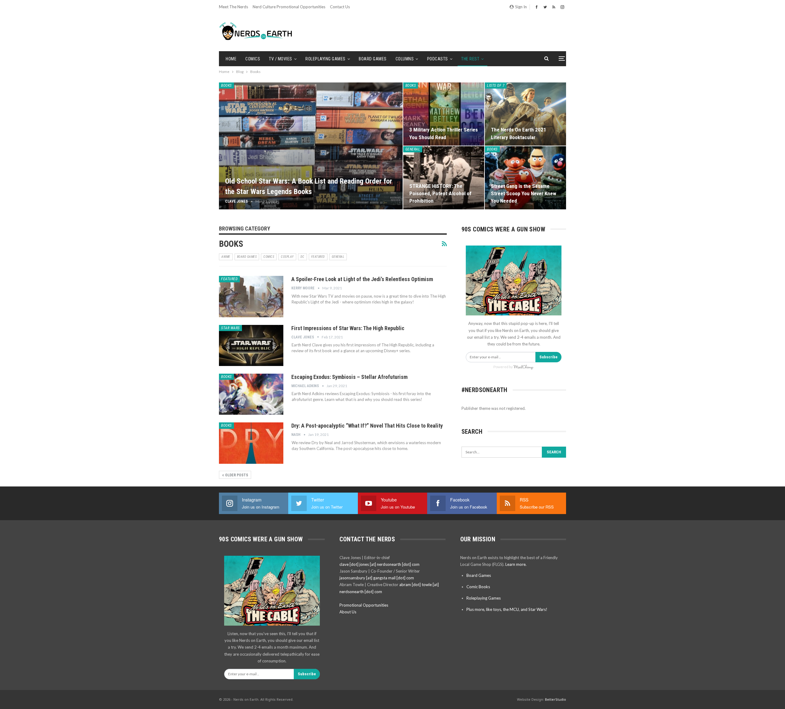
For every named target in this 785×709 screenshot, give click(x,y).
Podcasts (437, 58)
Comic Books (478, 586)
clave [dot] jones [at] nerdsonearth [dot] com (379, 564)
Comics (252, 58)
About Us (347, 611)
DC (302, 256)
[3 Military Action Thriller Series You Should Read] (444, 114)
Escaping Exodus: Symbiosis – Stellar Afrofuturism (349, 377)
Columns (405, 58)
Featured (318, 256)
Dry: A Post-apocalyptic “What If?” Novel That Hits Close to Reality (367, 425)
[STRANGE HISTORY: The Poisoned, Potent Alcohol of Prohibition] (444, 178)
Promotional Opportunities (363, 605)
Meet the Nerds (233, 6)
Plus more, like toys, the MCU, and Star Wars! (506, 609)
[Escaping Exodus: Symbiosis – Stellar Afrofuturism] (251, 394)
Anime (225, 256)
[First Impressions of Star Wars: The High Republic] (251, 345)
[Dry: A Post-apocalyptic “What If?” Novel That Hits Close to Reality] (251, 442)
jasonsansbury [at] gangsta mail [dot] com (376, 577)
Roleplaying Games (325, 58)
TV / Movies (280, 58)
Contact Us (340, 6)
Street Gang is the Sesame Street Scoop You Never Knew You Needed (523, 193)
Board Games (373, 58)
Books (226, 85)
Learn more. (516, 564)
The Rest (470, 58)
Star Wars (230, 328)
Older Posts (236, 475)
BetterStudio (555, 699)
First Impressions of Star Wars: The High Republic (347, 328)
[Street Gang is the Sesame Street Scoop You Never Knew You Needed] (525, 178)
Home (231, 58)
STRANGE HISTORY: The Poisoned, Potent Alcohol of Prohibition (440, 193)
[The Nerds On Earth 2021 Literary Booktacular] (525, 114)
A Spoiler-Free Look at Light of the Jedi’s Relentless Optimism (362, 279)
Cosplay (287, 256)
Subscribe (548, 357)
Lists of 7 (495, 85)
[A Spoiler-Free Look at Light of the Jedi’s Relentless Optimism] (251, 296)
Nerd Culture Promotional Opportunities (289, 6)
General (412, 149)
